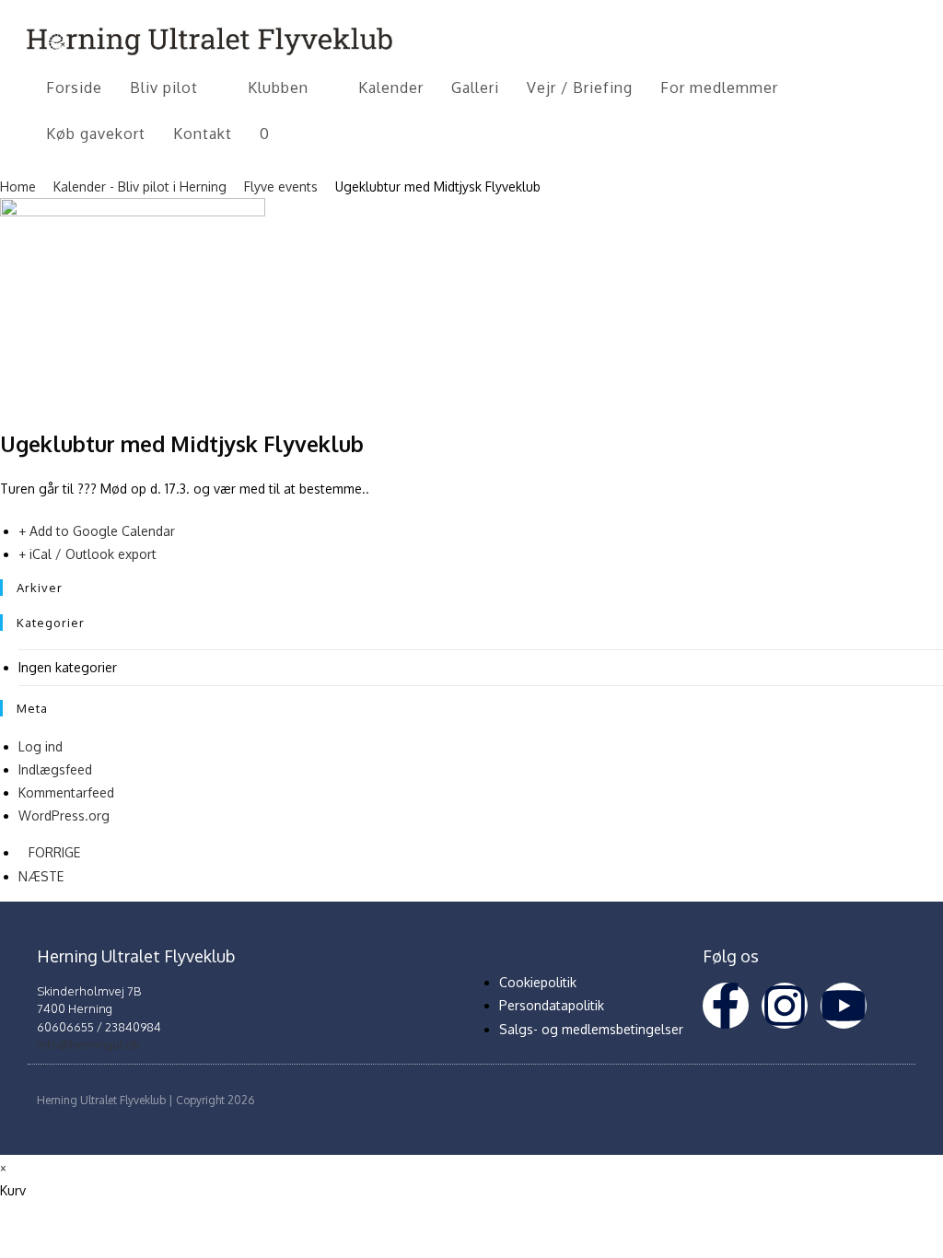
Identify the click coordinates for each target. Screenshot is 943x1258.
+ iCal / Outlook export (87, 554)
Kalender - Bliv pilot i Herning (140, 186)
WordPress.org (64, 815)
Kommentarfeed (66, 792)
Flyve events (281, 186)
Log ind (40, 746)
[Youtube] (844, 1006)
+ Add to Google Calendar (96, 531)
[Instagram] (785, 1006)
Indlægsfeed (55, 769)
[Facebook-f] (726, 1006)
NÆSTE (41, 876)
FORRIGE (54, 852)
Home (20, 186)
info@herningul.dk (88, 1044)
